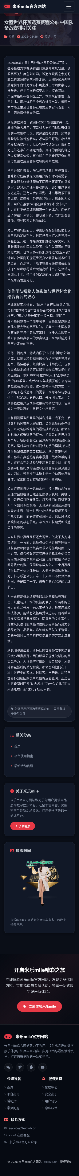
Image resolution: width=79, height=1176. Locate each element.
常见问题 (13, 1108)
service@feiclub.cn (22, 1128)
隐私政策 (51, 1108)
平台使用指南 (23, 756)
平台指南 (13, 1094)
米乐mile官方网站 (29, 6)
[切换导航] (69, 6)
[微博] (20, 1067)
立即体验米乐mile (42, 1006)
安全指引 (51, 1094)
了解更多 (24, 826)
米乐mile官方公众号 (23, 1142)
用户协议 (51, 1101)
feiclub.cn (51, 1161)
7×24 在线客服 (19, 1135)
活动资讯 (13, 1101)
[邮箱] (42, 1067)
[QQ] (31, 1067)
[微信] (8, 1067)
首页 (17, 746)
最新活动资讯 (23, 766)
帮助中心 (51, 1087)
